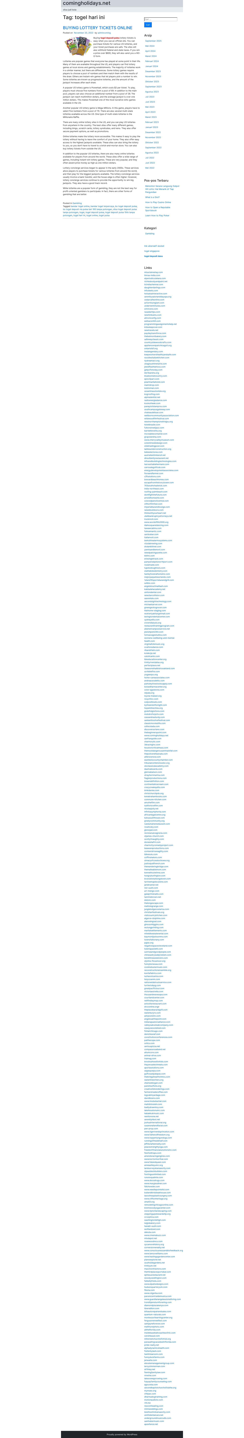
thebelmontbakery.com (155, 336)
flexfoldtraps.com (152, 1153)
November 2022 (153, 137)
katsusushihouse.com (154, 817)
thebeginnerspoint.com (155, 732)
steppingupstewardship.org (157, 1214)
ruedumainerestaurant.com (157, 824)
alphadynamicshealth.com (156, 1348)
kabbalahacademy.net (154, 589)
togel (81, 212)
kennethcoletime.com (154, 872)
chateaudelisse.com (153, 412)
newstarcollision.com (154, 595)
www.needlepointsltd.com (156, 1189)
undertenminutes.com (154, 305)
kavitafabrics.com (152, 973)
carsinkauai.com (152, 1336)
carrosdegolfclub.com (154, 467)
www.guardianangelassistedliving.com (162, 1299)
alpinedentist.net (152, 397)
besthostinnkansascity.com (157, 1412)
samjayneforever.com (154, 1323)
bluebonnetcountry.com (155, 376)
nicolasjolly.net (151, 808)
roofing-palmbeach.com (155, 491)
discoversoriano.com (154, 729)
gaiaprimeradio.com (153, 894)
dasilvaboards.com (153, 769)
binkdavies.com (151, 790)
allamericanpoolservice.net (157, 629)
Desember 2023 (153, 71)
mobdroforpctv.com (154, 714)
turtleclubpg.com (152, 985)
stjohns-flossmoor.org (154, 961)
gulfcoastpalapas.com (154, 1073)
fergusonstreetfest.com (155, 1320)
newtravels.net (151, 330)
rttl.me (147, 1403)
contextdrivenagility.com (156, 851)
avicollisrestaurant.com (155, 1003)
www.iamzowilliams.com (156, 1253)
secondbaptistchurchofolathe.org (160, 1387)
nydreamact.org (151, 360)
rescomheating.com (153, 1406)
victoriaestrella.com (153, 991)
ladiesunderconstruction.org (157, 449)
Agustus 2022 (152, 152)
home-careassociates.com (157, 677)
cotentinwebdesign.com (155, 443)
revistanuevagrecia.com (155, 833)
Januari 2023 (151, 127)
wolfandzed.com (152, 1229)
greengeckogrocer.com (155, 607)
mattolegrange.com (153, 906)
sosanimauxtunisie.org (155, 391)
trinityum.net (150, 1265)
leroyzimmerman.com (154, 1366)
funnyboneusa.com (153, 964)
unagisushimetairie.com (155, 363)
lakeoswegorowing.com (155, 1378)
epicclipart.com (151, 379)
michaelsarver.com (153, 604)
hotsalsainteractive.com (155, 293)
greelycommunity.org (154, 821)
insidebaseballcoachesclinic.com (160, 1332)
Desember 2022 (153, 132)
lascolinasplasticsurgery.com (158, 1195)
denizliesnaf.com (152, 1034)
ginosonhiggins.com (153, 924)
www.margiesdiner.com (155, 1183)
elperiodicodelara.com (155, 278)
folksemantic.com (152, 531)
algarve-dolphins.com (154, 918)
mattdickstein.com (153, 1104)
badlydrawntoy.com (153, 1107)
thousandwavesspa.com (155, 994)
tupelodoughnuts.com (154, 568)
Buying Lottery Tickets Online (97, 27)
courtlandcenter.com (154, 997)
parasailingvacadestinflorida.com (160, 1342)
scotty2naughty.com (154, 839)
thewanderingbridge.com (156, 866)
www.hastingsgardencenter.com (159, 1256)
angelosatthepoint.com (155, 1019)
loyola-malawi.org (153, 696)
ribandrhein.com (152, 650)
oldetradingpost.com (154, 446)
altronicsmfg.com (152, 318)
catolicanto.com (152, 656)
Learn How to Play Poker (157, 215)
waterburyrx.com (152, 1012)
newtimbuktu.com (152, 315)
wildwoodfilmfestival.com (156, 418)
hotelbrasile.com (152, 424)
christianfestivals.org (154, 912)
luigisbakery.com (152, 1223)
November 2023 (153, 76)
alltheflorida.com (152, 1329)
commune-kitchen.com (155, 799)
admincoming (104, 32)
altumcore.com (151, 1052)
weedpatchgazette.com (155, 552)
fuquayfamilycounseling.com (158, 1381)
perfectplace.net (152, 665)
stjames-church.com (154, 836)
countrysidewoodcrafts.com (157, 342)
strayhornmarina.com (154, 775)
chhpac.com (150, 1393)
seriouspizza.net (152, 1046)
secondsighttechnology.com (157, 601)
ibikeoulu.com (151, 854)
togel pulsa (104, 215)
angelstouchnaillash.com (156, 586)
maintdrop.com (151, 385)
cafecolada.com (152, 726)
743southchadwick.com (155, 485)
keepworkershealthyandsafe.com (160, 354)
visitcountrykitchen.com (155, 915)
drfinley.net (149, 1369)
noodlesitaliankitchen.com (156, 357)
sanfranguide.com (152, 738)
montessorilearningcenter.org (158, 1317)
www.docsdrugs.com (154, 1180)
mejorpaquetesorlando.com (157, 577)
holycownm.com (152, 979)
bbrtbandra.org (151, 373)
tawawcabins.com (153, 528)
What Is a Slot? (152, 197)
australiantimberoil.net (155, 455)
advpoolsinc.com (152, 1016)
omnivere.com (151, 309)
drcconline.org (151, 1006)
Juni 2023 (150, 102)
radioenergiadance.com (155, 400)
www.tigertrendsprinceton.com (159, 1131)
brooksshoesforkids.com (156, 1061)
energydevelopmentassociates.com (161, 470)
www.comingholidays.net (156, 735)
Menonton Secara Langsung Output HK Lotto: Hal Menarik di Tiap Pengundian (162, 189)
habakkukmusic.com (154, 1113)
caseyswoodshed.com (155, 1028)
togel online (92, 215)
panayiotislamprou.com (155, 406)
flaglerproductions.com (155, 778)
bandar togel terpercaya (102, 206)
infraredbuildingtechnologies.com (160, 461)
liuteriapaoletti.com (153, 948)
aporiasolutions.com (154, 1067)
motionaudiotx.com (153, 1400)
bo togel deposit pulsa (126, 206)
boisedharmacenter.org (155, 686)
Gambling (77, 203)
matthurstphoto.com (154, 1326)
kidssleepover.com (153, 327)
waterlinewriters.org (153, 1080)
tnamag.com (150, 1058)
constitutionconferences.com (158, 1037)
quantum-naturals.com (155, 1314)
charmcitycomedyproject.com (158, 845)
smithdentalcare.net (153, 1415)
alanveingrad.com (152, 921)
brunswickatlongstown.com (157, 878)
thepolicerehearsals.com (156, 753)
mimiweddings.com (153, 1409)
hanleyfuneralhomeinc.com (157, 574)
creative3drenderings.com (156, 1089)
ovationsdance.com (153, 647)
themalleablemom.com (155, 869)
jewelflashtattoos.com (154, 366)
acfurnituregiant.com (154, 302)
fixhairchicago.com (153, 1031)
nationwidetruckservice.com (157, 982)
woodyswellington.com (155, 1278)
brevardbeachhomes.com (156, 479)
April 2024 (150, 51)
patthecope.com (152, 1040)
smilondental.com (152, 592)
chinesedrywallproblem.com (157, 955)
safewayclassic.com (153, 339)
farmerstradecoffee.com (156, 1092)
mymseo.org (150, 1390)
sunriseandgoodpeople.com (157, 952)
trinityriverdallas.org (154, 662)
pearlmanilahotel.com (154, 382)
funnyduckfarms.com (154, 1357)
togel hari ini (79, 215)
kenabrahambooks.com (155, 796)
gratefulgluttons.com (154, 711)
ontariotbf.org (151, 348)
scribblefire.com (152, 671)
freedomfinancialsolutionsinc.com (160, 1150)
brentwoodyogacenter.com (157, 1208)
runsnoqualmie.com (153, 1177)
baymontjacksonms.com (156, 936)
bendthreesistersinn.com (156, 958)
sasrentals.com (151, 598)
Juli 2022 (149, 157)
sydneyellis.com (151, 619)
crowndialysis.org (152, 622)
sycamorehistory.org (154, 1244)
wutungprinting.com (153, 927)
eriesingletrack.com (153, 558)
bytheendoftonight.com (155, 705)
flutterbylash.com (152, 1351)
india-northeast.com (154, 488)
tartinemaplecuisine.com (156, 881)
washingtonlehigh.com (155, 1220)
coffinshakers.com (153, 857)
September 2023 (153, 86)
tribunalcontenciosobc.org (157, 763)
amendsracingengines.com (157, 1156)
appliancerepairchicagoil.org (158, 345)
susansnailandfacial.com (155, 1125)
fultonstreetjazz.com (154, 427)
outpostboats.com (153, 702)
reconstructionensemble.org (157, 970)
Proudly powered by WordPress (122, 1434)
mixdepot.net (150, 1238)
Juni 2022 (150, 163)
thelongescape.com (153, 903)
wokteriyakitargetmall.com (157, 613)
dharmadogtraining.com (155, 1396)
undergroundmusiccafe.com (157, 1418)
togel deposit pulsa (110, 38)
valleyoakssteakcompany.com (158, 1025)
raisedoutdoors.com (154, 510)
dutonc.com (150, 900)
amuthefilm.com (152, 802)
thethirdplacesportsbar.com (157, 1272)
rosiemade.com (151, 565)
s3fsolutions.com (152, 476)
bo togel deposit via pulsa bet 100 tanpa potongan (87, 209)
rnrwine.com (150, 1375)
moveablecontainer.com (155, 433)
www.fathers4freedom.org (157, 1134)
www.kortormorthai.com (156, 1159)
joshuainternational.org (155, 1122)
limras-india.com (152, 275)
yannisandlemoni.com (154, 549)
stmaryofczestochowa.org (157, 860)
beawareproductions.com (156, 848)
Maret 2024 (151, 56)
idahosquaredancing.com (156, 525)
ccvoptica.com (151, 1217)
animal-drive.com (152, 1055)
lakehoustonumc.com (154, 1110)
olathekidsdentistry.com (155, 571)
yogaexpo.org (151, 674)
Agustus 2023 (152, 91)
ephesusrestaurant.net (154, 1275)
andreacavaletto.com (154, 680)
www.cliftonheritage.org (155, 1198)
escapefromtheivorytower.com (159, 482)
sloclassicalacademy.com (156, 766)
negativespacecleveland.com (158, 945)
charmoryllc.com (152, 741)
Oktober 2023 (152, 81)
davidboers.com (152, 1098)
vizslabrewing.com (153, 543)
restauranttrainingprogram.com (159, 625)
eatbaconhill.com (152, 321)
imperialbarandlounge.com (157, 507)
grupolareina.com (152, 437)
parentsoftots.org (152, 1086)
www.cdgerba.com (153, 1293)
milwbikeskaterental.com (156, 933)
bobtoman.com (151, 388)
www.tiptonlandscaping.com (158, 1211)
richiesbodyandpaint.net (155, 281)
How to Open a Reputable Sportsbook (157, 209)
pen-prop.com (151, 1128)
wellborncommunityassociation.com (161, 415)
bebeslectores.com (153, 452)
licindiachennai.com (153, 284)
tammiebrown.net (152, 897)
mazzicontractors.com (155, 1268)
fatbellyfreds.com (152, 1281)
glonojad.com (150, 830)
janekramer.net (151, 884)
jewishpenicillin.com (153, 632)
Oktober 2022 (152, 142)
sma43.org (149, 1201)
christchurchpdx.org (154, 793)
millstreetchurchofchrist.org (157, 1339)
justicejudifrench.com (154, 863)
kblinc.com (149, 555)
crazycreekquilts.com (154, 787)
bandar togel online (80, 206)
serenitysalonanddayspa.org (157, 296)
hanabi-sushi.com (152, 1226)
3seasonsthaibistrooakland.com (159, 668)
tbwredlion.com (151, 1308)
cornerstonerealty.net (154, 1247)
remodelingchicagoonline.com (158, 1204)
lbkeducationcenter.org (155, 659)
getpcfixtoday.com (153, 369)
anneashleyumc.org (153, 1165)
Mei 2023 (149, 107)
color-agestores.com (154, 689)
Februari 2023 (152, 122)
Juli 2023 (149, 96)
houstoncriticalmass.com (156, 747)
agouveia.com (151, 1384)
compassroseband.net (154, 1049)
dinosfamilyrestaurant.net (156, 458)
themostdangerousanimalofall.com (160, 750)
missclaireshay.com (153, 272)
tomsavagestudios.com (155, 635)
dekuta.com (150, 1232)
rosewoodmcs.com (153, 1241)
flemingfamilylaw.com (154, 1372)
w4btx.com (149, 583)
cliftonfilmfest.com (153, 504)
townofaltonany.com (154, 939)
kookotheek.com (152, 403)
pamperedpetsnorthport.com (158, 561)
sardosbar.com (151, 534)
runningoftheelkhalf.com (155, 1140)
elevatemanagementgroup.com (159, 1363)
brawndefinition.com (154, 781)
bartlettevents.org (153, 430)
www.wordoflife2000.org (156, 522)
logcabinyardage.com (154, 1095)
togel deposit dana (153, 256)
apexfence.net (151, 1424)
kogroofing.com (152, 394)
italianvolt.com (151, 537)
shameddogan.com (153, 1083)
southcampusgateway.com (157, 409)
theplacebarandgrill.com (155, 1009)
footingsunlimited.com (155, 1174)
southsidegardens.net (154, 1262)
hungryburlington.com (154, 875)
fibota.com (149, 1290)
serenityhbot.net (152, 1119)
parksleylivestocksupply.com (158, 683)
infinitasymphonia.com (155, 811)
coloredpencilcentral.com (156, 501)
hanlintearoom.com (153, 1354)
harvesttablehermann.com (156, 464)
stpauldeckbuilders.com (155, 1171)
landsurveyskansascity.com (157, 1168)
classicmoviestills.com (155, 723)
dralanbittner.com (152, 546)
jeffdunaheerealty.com (155, 1144)
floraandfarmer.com (153, 473)
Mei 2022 (149, 168)
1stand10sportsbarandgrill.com (159, 580)
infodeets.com (151, 290)
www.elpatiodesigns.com (156, 1284)
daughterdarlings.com (154, 287)
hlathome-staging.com (155, 610)
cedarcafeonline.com (154, 299)
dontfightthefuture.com (155, 494)
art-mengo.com (151, 891)
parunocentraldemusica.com (157, 1296)
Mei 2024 (149, 46)
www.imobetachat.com (155, 1101)
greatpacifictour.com (154, 988)
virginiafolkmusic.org (154, 644)
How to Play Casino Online (158, 202)
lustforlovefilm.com (153, 805)
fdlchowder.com (152, 1186)
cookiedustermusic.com (155, 967)
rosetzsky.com (151, 827)
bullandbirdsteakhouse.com (157, 1192)
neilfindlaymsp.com (153, 1000)
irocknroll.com (151, 519)
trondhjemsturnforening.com (158, 1302)
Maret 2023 (151, 117)
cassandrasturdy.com (154, 717)
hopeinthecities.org (153, 708)
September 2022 (153, 147)
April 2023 (150, 112)
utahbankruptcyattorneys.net (158, 516)
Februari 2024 (152, 61)
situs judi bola (69, 9)
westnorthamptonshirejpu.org (158, 421)
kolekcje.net (150, 653)
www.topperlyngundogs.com (158, 1137)
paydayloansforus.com (155, 333)
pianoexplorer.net (152, 1259)
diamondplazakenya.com (156, 1305)
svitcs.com (149, 1043)
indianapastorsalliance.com (157, 1022)
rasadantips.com (152, 312)
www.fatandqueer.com (155, 1162)
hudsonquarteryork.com (155, 1287)
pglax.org (148, 942)
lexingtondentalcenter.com (157, 616)
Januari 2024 (151, 66)
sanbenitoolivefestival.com (157, 720)
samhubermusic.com (154, 1421)
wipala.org (149, 693)
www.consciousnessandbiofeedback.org (163, 1250)
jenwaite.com (150, 1360)
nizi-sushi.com (151, 888)
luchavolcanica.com (153, 976)
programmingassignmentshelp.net (160, 324)
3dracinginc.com (152, 744)
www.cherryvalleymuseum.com (159, 440)
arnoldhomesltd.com (154, 497)
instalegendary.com (153, 351)
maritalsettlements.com (155, 930)
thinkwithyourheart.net (155, 513)
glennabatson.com (153, 772)
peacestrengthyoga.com (156, 1147)
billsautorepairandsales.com (157, 1311)
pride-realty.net (151, 1345)
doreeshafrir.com (152, 842)
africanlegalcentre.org (154, 814)
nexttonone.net (151, 1116)
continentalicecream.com (156, 784)
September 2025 (153, 41)
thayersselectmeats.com (156, 1064)
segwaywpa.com (152, 1070)
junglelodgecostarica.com (156, 909)
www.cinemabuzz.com (155, 1235)
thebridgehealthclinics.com (157, 1076)
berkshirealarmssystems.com (158, 540)
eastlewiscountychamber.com (158, 760)
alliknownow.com (152, 757)
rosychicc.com (151, 699)
